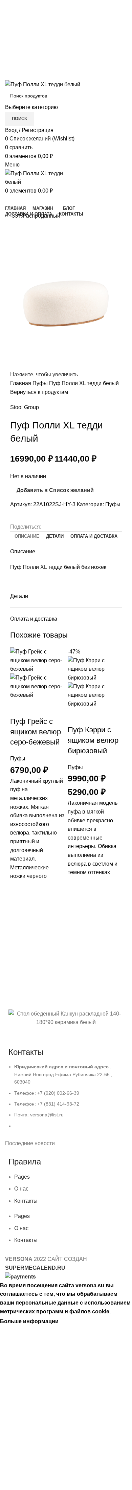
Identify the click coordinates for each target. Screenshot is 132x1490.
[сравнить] (18, 707)
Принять (75, 1321)
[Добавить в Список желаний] (18, 889)
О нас (21, 1189)
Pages (22, 1177)
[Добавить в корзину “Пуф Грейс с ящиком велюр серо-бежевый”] (18, 905)
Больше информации (29, 1321)
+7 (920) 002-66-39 (66, 6)
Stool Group (24, 407)
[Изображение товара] (37, 686)
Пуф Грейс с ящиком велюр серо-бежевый (35, 732)
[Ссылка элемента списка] (66, 1099)
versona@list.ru (66, 35)
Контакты (26, 1201)
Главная (21, 383)
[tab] (27, 536)
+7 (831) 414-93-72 (66, 21)
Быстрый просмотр (18, 922)
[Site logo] (42, 84)
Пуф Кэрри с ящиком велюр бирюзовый (93, 740)
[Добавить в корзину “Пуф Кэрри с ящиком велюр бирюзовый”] (76, 902)
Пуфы (40, 383)
